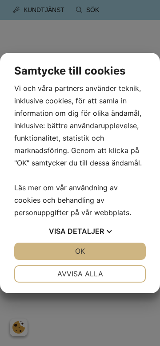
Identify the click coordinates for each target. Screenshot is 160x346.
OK (80, 251)
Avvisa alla (80, 273)
